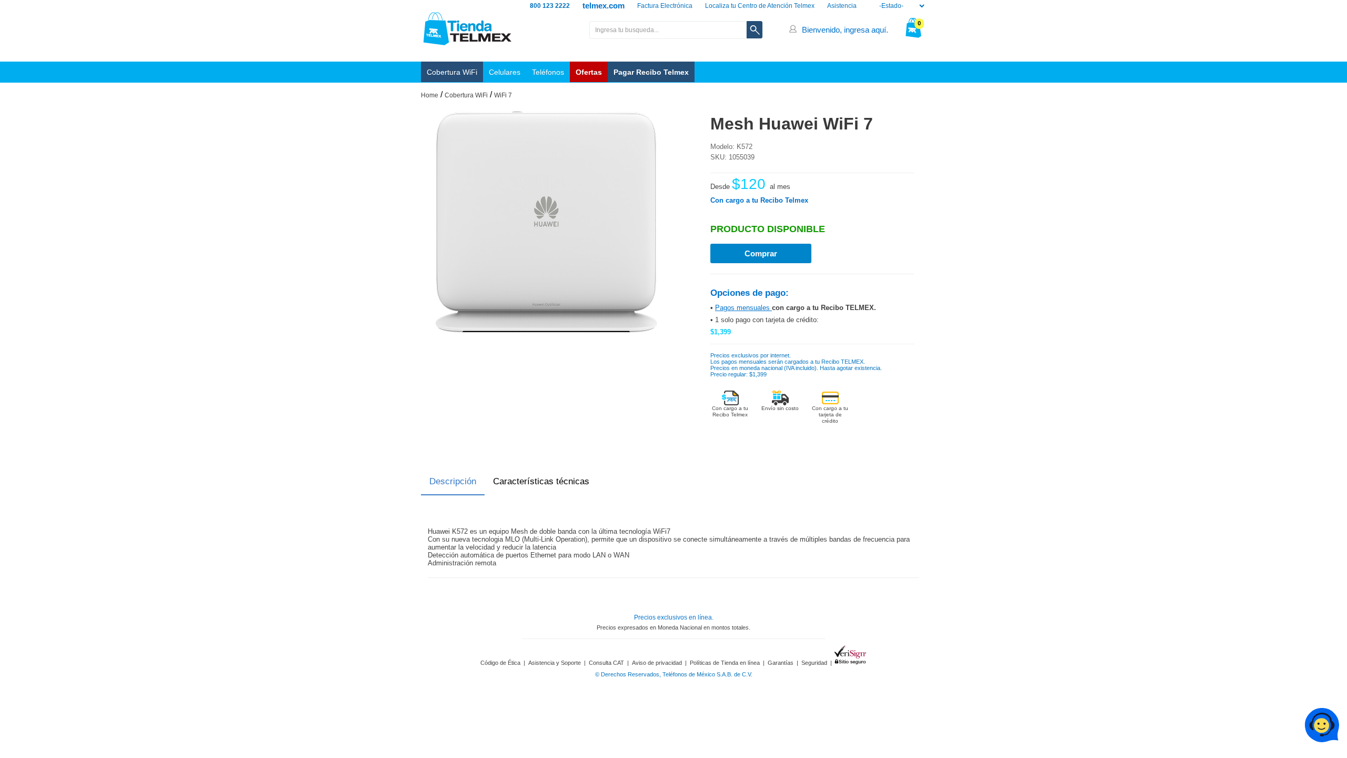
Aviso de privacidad (657, 663)
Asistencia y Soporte (554, 663)
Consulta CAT (606, 663)
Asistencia (842, 5)
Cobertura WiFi (452, 72)
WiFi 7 (503, 95)
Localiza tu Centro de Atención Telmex (760, 5)
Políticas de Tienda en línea (725, 663)
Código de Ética (500, 663)
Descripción (452, 481)
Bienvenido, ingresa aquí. (845, 29)
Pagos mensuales (743, 308)
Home (429, 95)
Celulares (504, 72)
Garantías (780, 663)
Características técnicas (541, 481)
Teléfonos (548, 72)
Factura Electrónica (664, 5)
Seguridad (814, 663)
